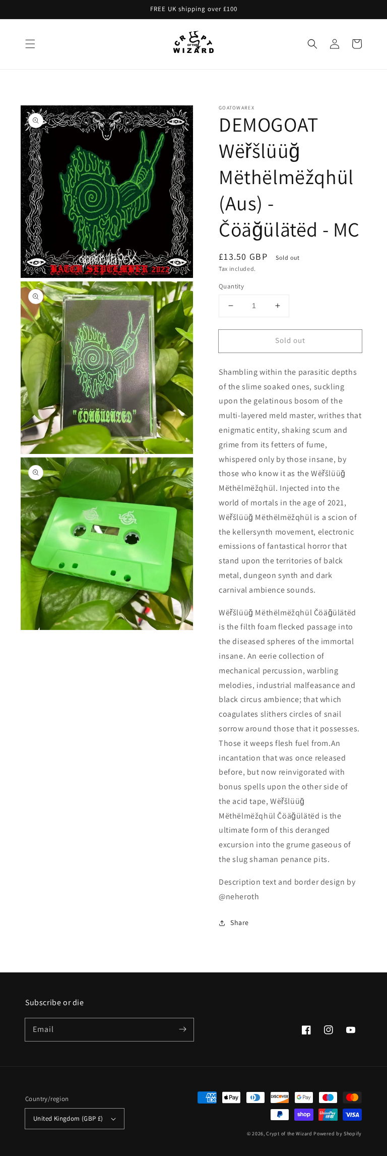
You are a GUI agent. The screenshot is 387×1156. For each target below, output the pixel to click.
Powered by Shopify (337, 1133)
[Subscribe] (182, 1029)
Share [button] (239, 922)
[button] (30, 44)
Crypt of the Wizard (289, 1133)
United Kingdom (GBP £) (68, 1118)
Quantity (231, 286)
